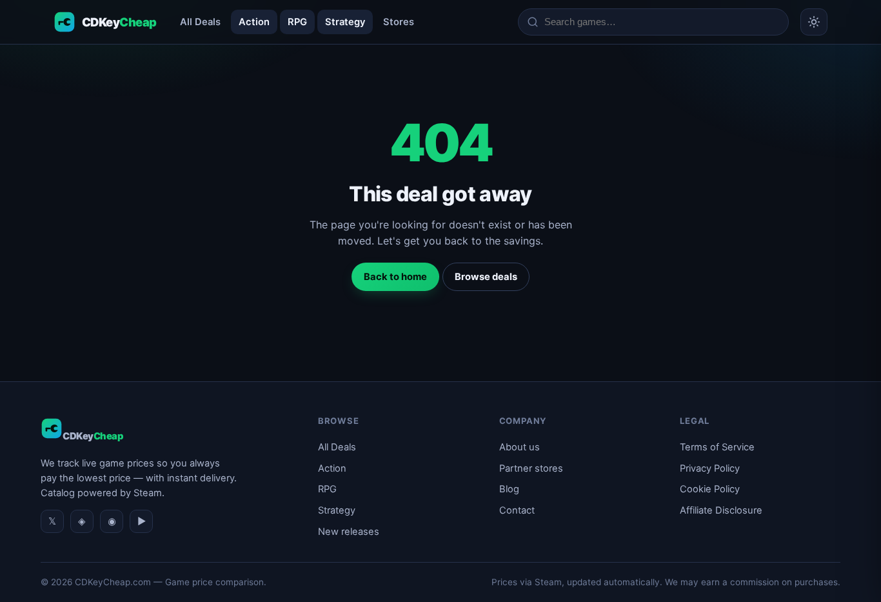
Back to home (395, 277)
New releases (348, 531)
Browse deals (486, 277)
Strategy (345, 22)
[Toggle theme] (813, 21)
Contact (517, 510)
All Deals (200, 22)
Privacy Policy (710, 468)
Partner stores (531, 468)
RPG (297, 22)
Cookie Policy (710, 489)
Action (254, 22)
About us (519, 447)
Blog (509, 489)
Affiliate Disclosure (721, 510)
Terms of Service (717, 447)
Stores (398, 22)
